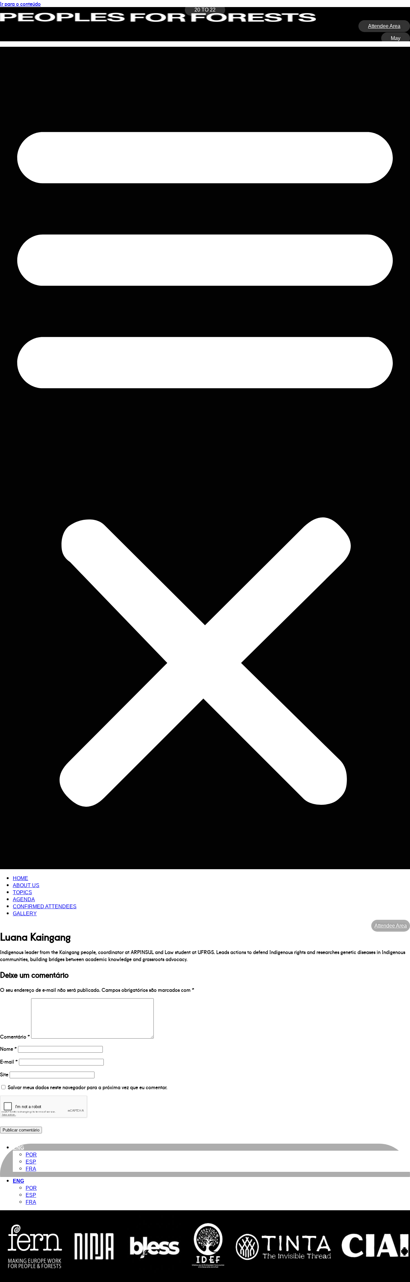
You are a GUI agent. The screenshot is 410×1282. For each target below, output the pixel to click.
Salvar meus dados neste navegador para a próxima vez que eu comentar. (87, 1086)
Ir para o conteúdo (20, 3)
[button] (205, 458)
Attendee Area (390, 925)
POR (31, 1154)
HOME (20, 878)
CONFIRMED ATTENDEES (45, 906)
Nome (8, 1048)
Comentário (15, 1036)
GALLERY (25, 913)
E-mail (9, 1061)
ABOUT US (26, 885)
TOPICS (22, 892)
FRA (31, 1169)
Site (4, 1074)
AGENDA (24, 899)
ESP (31, 1161)
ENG (18, 1147)
